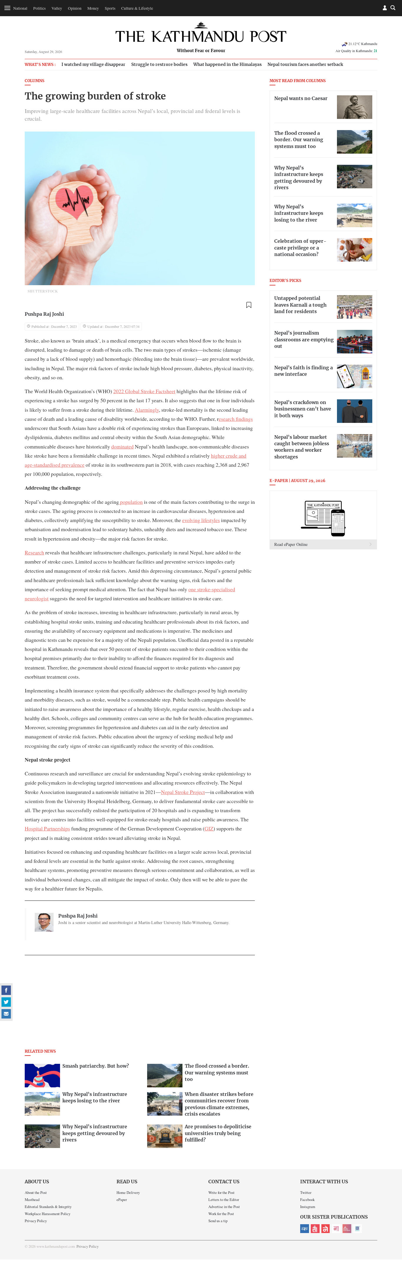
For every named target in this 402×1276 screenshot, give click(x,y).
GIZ (209, 828)
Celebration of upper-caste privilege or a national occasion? (300, 248)
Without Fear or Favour (201, 51)
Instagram (307, 1206)
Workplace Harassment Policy (47, 1213)
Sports (110, 8)
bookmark (248, 305)
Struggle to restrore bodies (159, 64)
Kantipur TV (357, 1228)
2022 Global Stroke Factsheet (144, 391)
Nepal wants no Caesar (301, 98)
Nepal (325, 1228)
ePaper (122, 1199)
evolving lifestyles (201, 520)
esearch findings (236, 418)
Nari (336, 1228)
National (20, 8)
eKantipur (304, 1228)
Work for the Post (221, 1213)
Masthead (32, 1199)
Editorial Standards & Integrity (48, 1206)
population (131, 501)
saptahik (315, 1228)
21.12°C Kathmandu (362, 43)
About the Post (36, 1192)
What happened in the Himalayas (227, 64)
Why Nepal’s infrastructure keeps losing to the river (298, 213)
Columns (34, 81)
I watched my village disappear (93, 64)
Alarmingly (147, 409)
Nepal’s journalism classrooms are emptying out (304, 340)
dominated (122, 446)
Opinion (75, 8)
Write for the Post (221, 1192)
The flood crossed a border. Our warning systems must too (298, 140)
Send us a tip (217, 1220)
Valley (57, 8)
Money (93, 8)
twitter (6, 1002)
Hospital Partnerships (47, 828)
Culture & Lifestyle (137, 8)
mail (6, 1014)
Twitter (305, 1192)
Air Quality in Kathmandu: (356, 50)
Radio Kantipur (347, 1228)
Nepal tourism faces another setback (305, 64)
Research (34, 552)
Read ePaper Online (291, 544)
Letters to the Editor (223, 1199)
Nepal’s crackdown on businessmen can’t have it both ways (302, 409)
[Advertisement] (140, 1004)
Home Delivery (128, 1192)
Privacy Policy (36, 1220)
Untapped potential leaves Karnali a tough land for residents (300, 305)
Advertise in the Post (224, 1206)
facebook (6, 990)
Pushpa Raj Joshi (44, 314)
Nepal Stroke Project (183, 791)
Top (390, 1231)
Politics (39, 8)
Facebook (307, 1199)
